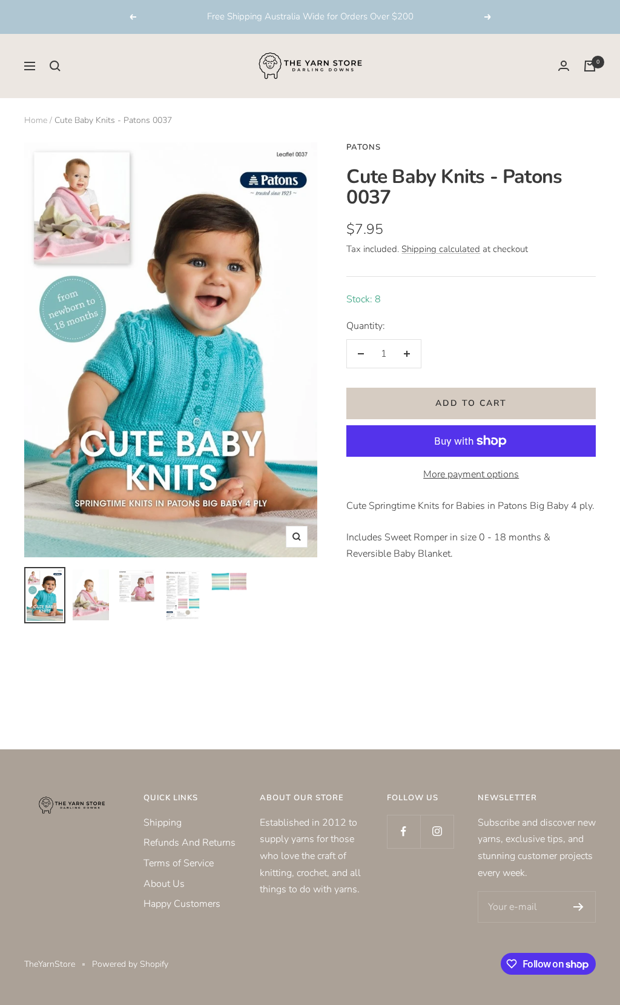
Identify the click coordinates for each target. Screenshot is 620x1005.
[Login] (563, 66)
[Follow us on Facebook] (403, 831)
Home (35, 120)
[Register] (578, 907)
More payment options (471, 474)
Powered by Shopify (130, 964)
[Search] (55, 66)
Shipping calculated (440, 249)
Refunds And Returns (189, 842)
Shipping (162, 822)
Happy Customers (181, 903)
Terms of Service (178, 863)
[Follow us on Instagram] (436, 831)
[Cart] (590, 66)
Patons (363, 147)
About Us (164, 884)
